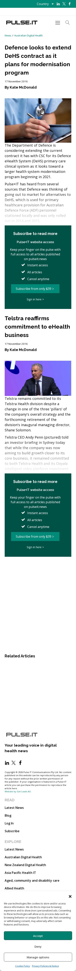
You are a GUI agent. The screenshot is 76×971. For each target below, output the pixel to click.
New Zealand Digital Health (25, 865)
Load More (38, 568)
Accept (38, 936)
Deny (38, 946)
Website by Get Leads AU (18, 791)
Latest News (14, 808)
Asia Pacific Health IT (20, 873)
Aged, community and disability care (32, 880)
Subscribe (12, 831)
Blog (8, 815)
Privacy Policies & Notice (45, 966)
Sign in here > (35, 299)
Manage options (38, 957)
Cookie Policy (22, 966)
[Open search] (67, 22)
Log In (9, 823)
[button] (70, 896)
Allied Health (14, 888)
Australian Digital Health (28, 35)
